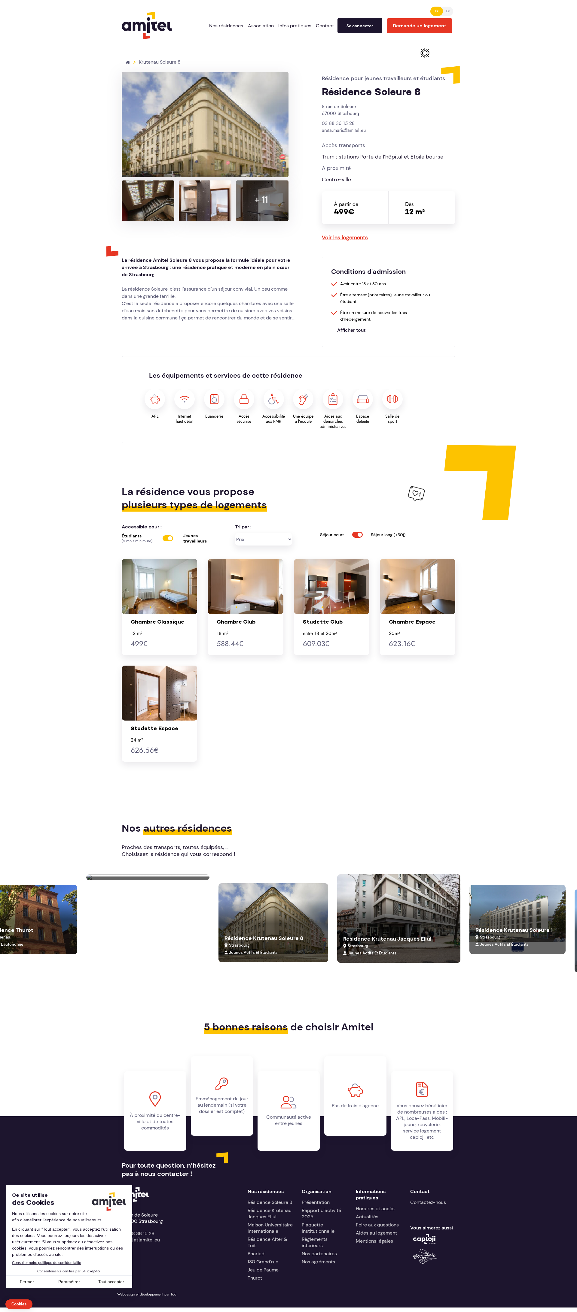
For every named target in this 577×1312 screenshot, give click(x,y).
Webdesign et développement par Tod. (147, 1294)
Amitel (129, 15)
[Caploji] (424, 1242)
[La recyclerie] (425, 1262)
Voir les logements (345, 237)
